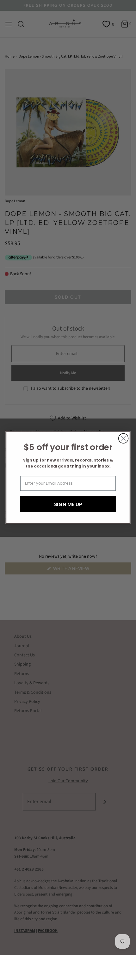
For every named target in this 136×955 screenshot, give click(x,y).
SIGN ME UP (68, 503)
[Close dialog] (123, 438)
